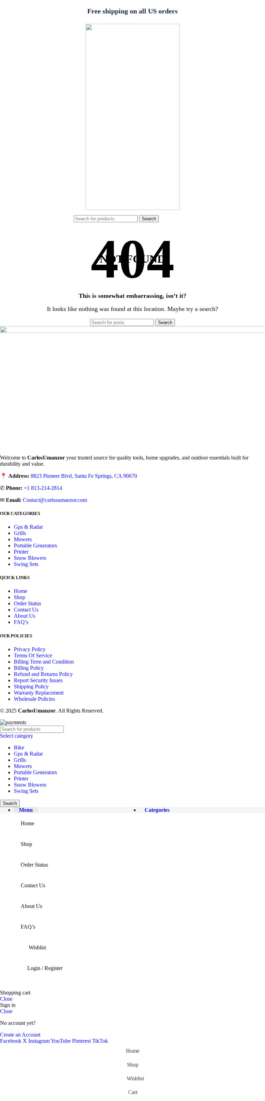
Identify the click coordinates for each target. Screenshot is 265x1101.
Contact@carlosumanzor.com (55, 500)
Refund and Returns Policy (43, 674)
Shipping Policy (31, 686)
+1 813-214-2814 (43, 488)
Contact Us (26, 610)
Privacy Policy (30, 649)
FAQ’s (21, 622)
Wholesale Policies (34, 699)
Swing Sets (26, 564)
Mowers (23, 539)
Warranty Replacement (38, 693)
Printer (21, 552)
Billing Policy (29, 668)
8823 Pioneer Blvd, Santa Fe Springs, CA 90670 (84, 476)
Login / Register (44, 968)
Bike (19, 747)
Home (20, 591)
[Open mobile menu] (67, 218)
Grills (20, 533)
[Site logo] (133, 208)
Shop (19, 597)
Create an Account (20, 1035)
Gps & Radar (28, 527)
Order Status (27, 603)
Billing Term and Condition (44, 662)
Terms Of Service (33, 655)
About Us (24, 616)
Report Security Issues (38, 680)
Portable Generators (35, 545)
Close (6, 999)
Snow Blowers (30, 558)
